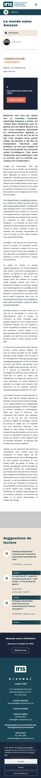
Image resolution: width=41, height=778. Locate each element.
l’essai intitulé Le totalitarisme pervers (22, 200)
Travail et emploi (12, 62)
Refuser (21, 767)
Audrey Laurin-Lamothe (21, 592)
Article (14, 12)
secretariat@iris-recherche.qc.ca (20, 703)
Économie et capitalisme (14, 59)
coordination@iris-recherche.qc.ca (20, 738)
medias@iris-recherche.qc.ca (20, 720)
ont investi (11, 333)
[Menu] (36, 5)
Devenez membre (16, 100)
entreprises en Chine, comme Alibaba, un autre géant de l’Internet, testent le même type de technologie (20, 302)
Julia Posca (28, 564)
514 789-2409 (20, 695)
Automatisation (18, 68)
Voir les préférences (21, 773)
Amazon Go (15, 268)
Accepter (21, 761)
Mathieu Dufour (29, 614)
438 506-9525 (20, 717)
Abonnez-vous (20, 650)
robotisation (9, 71)
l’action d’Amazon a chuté (15, 390)
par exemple (15, 466)
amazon (6, 68)
